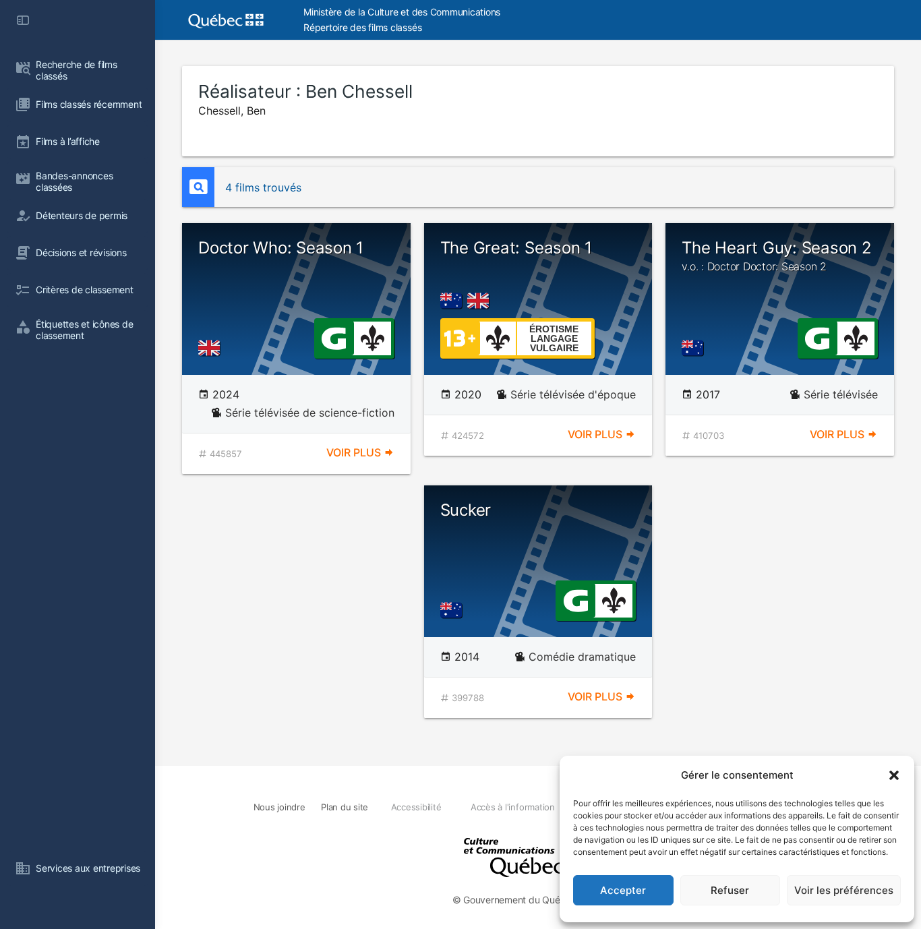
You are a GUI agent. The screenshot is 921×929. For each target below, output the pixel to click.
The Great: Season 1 (516, 248)
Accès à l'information (513, 807)
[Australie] (453, 300)
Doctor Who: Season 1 (280, 248)
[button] (894, 775)
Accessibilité (416, 807)
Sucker (466, 510)
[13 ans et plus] (459, 337)
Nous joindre (279, 807)
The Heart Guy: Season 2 (776, 255)
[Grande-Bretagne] (211, 348)
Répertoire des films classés (362, 27)
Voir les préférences (843, 890)
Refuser (730, 890)
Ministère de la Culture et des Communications (401, 12)
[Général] (333, 337)
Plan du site (344, 807)
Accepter (623, 890)
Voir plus (355, 452)
